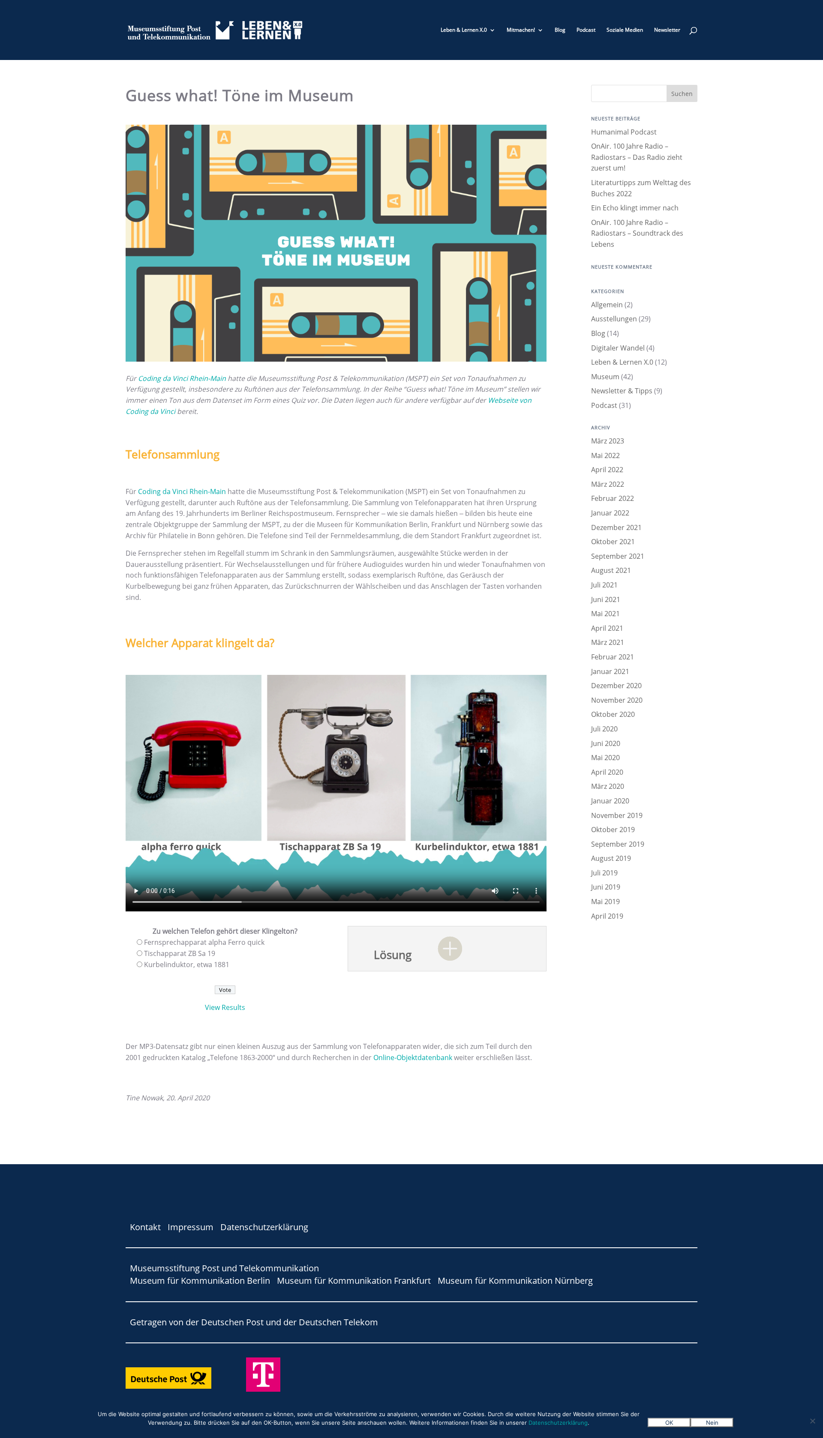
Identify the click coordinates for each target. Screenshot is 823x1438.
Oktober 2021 (613, 541)
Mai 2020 (605, 757)
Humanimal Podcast (624, 132)
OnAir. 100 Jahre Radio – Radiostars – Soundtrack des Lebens (637, 233)
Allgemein (607, 304)
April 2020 (607, 772)
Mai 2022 (605, 455)
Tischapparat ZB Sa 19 (179, 953)
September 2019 (617, 844)
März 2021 (607, 642)
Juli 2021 (604, 585)
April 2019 (607, 916)
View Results (225, 1007)
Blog (560, 30)
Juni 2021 (605, 599)
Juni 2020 (605, 743)
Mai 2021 (605, 613)
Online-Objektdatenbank (413, 1057)
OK (669, 1422)
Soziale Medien (625, 30)
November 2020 (617, 700)
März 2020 (607, 786)
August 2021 (611, 570)
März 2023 (607, 441)
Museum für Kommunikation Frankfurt (354, 1280)
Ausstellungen (614, 319)
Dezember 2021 (616, 527)
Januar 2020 (610, 801)
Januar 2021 (610, 671)
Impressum (190, 1227)
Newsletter (667, 30)
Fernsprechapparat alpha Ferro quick (204, 942)
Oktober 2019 (613, 829)
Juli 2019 (604, 873)
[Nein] (812, 1421)
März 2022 (607, 484)
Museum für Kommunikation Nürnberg (515, 1280)
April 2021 (607, 628)
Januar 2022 (610, 513)
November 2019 (617, 815)
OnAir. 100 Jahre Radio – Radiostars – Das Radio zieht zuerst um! (636, 157)
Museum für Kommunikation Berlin (200, 1280)
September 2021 (617, 556)
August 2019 (611, 858)
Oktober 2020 (613, 714)
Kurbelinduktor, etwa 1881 (186, 964)
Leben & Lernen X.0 (464, 30)
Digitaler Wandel (618, 348)
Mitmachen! (521, 30)
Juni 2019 (605, 887)
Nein (712, 1422)
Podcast (586, 30)
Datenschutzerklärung (264, 1227)
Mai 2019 (605, 901)
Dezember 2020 (616, 685)
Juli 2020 (604, 729)
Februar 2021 (612, 657)
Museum (605, 376)
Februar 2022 (612, 498)
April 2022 (607, 469)
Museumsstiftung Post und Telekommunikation (224, 1268)
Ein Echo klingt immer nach (635, 208)
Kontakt (145, 1227)
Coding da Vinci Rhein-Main (182, 378)
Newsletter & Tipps (621, 390)
